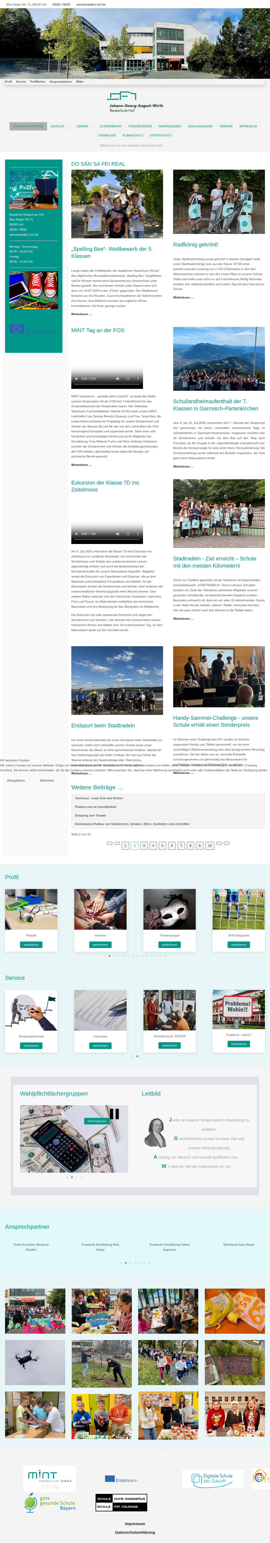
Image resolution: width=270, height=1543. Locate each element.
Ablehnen (47, 780)
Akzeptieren (16, 780)
